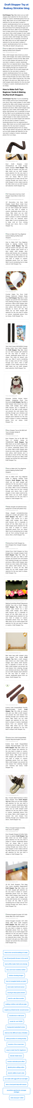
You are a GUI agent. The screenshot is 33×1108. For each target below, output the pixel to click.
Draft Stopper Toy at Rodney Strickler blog (16, 6)
